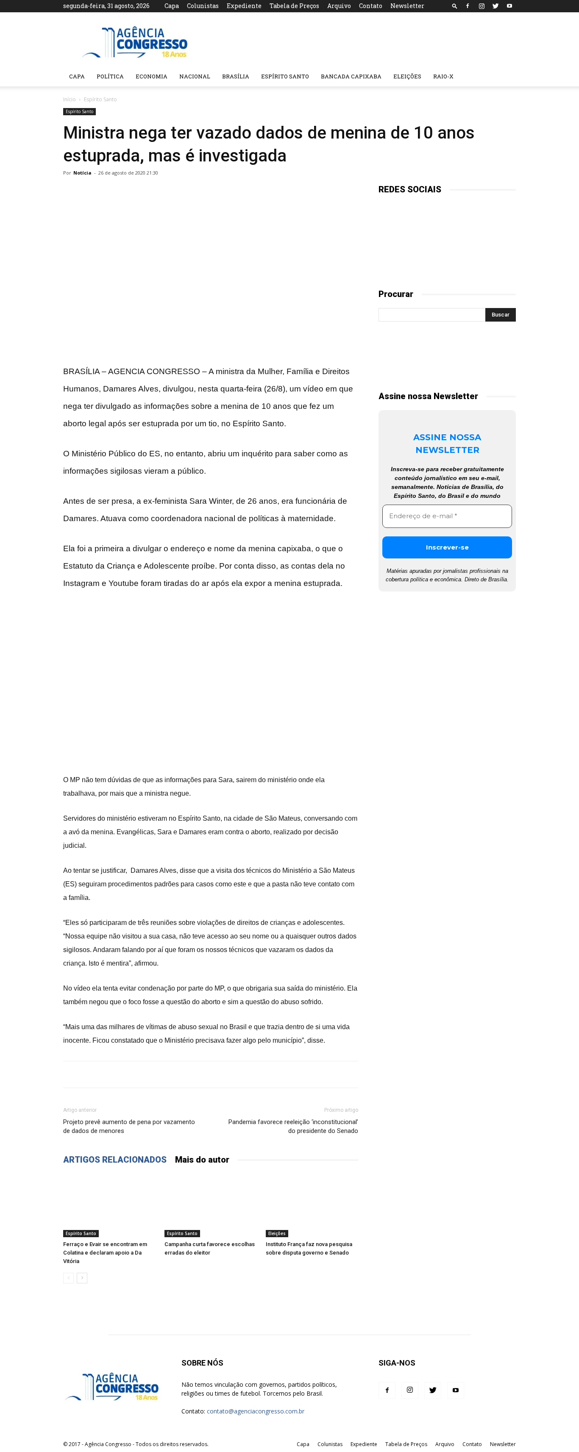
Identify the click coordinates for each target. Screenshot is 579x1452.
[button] (454, 6)
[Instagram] (481, 6)
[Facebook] (467, 6)
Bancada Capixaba (351, 76)
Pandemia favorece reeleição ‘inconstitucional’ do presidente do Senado (293, 1126)
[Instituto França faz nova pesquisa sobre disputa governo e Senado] (312, 1205)
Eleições (407, 76)
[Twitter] (495, 6)
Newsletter (407, 6)
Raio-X (443, 76)
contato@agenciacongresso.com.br (255, 1411)
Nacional (194, 76)
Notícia (82, 172)
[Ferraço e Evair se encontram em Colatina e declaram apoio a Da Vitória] (109, 1205)
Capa (171, 6)
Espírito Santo (285, 76)
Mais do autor (202, 1160)
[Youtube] (509, 6)
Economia (151, 76)
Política (110, 76)
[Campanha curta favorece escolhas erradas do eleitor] (210, 1205)
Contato (370, 6)
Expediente (244, 6)
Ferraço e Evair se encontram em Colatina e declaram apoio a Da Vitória (105, 1252)
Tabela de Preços (294, 6)
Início (69, 99)
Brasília (235, 76)
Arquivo (339, 6)
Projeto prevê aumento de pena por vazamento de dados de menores (129, 1126)
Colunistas (203, 6)
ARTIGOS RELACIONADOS (115, 1160)
